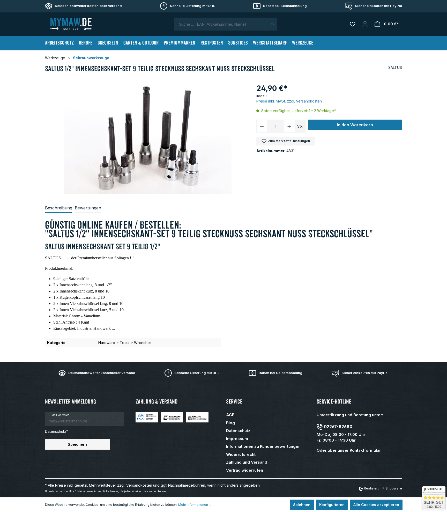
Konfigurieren (332, 504)
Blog (230, 422)
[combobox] (220, 24)
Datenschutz (238, 430)
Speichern (77, 444)
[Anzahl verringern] (261, 126)
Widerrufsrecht (241, 454)
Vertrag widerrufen (244, 470)
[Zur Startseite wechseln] (71, 24)
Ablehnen (301, 504)
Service (234, 401)
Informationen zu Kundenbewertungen (263, 446)
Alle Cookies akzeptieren (376, 504)
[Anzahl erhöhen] (289, 126)
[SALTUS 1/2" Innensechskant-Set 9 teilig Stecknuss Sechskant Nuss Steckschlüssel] (147, 138)
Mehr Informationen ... (194, 505)
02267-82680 (338, 426)
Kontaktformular (365, 450)
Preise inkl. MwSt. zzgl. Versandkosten (289, 101)
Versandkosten (139, 485)
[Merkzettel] (352, 24)
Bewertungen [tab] (88, 207)
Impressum (237, 438)
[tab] (58, 208)
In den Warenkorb (355, 124)
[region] (148, 138)
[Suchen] (272, 24)
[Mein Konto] (365, 24)
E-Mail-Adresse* (59, 414)
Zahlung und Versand (246, 462)
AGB (230, 414)
